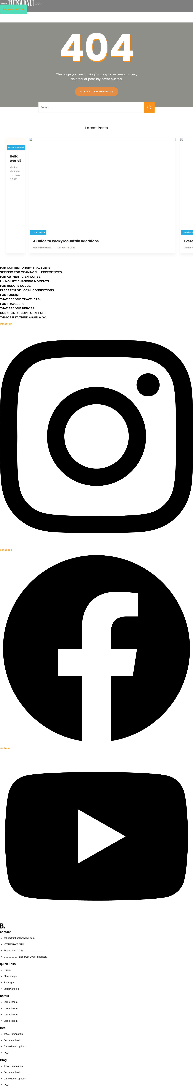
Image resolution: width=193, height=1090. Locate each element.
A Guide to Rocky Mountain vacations (66, 241)
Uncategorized (16, 147)
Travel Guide (38, 232)
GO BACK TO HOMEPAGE (94, 91)
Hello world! (15, 158)
